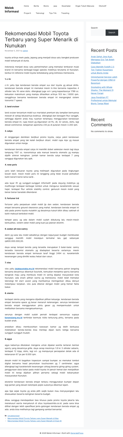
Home (26, 6)
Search (94, 28)
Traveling (65, 13)
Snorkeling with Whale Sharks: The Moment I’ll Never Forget (102, 90)
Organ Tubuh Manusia (84, 6)
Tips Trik (52, 13)
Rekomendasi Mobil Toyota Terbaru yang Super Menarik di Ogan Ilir (35, 421)
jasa (55, 6)
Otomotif (102, 6)
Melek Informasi (12, 9)
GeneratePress (77, 433)
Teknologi (40, 13)
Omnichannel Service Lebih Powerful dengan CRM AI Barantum (104, 80)
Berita (36, 6)
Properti (27, 13)
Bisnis (46, 6)
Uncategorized (13, 416)
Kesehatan (66, 6)
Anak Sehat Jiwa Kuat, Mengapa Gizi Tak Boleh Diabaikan (102, 59)
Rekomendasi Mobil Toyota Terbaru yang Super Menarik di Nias (33, 418)
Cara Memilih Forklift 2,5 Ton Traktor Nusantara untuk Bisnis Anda (102, 70)
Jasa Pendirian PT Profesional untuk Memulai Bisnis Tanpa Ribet (104, 100)
